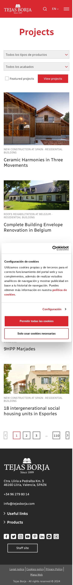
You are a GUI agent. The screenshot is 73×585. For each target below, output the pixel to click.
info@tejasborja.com (19, 503)
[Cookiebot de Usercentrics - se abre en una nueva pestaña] (52, 248)
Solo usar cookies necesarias (36, 333)
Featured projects (22, 78)
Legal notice (17, 569)
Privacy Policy (54, 569)
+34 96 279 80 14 (16, 494)
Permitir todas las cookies (37, 321)
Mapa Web (36, 574)
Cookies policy (35, 569)
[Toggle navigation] (66, 9)
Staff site (22, 548)
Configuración (51, 309)
